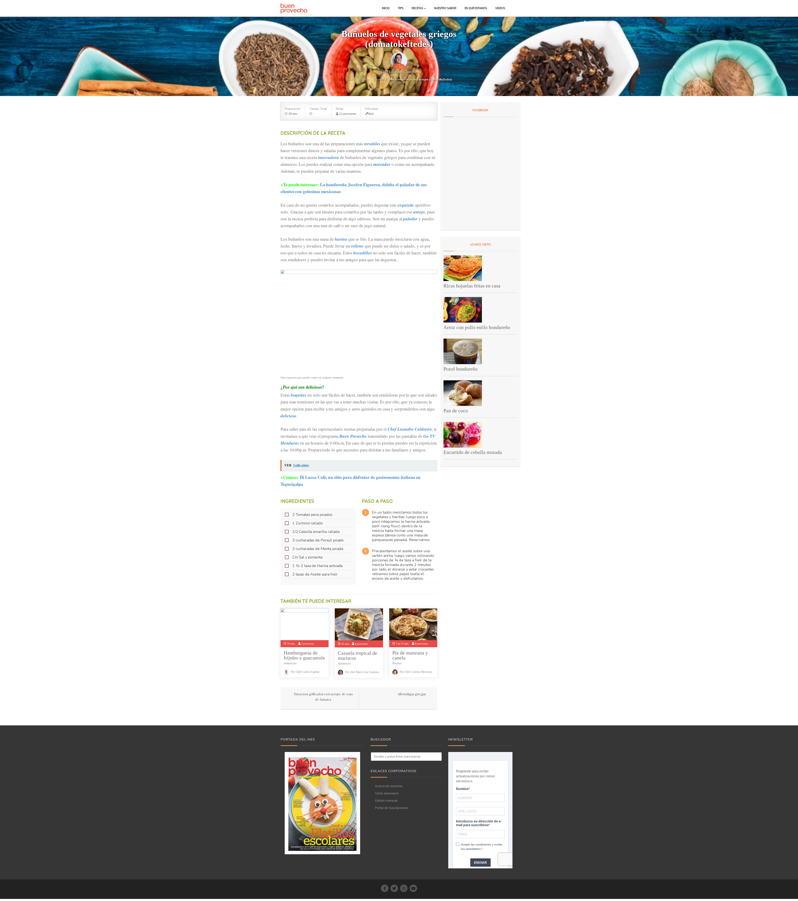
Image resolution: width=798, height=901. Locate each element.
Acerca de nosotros (389, 786)
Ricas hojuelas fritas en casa (471, 285)
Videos (500, 8)
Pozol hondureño (460, 369)
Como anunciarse (387, 793)
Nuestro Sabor (445, 8)
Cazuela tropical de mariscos (357, 656)
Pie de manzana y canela (410, 655)
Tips (400, 8)
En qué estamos (476, 8)
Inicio (386, 8)
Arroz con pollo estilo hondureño (476, 327)
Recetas (418, 8)
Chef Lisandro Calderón (399, 72)
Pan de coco (455, 410)
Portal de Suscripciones (391, 808)
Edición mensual (386, 801)
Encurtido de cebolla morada (472, 452)
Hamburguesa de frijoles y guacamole (304, 655)
